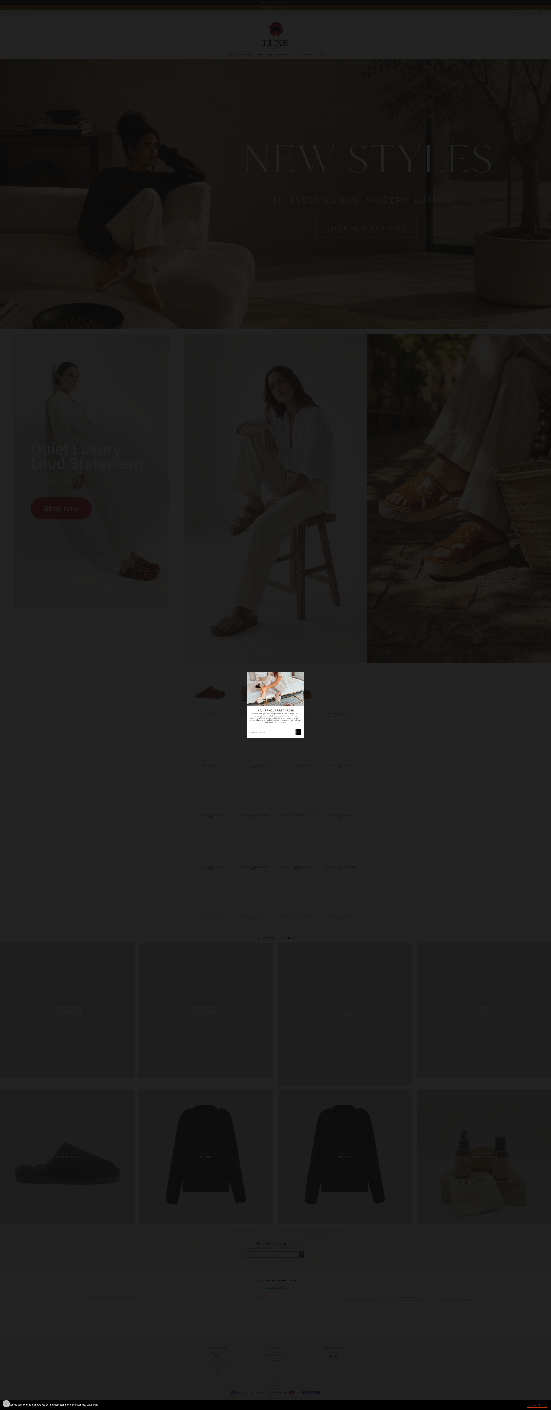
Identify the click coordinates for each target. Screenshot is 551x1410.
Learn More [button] (92, 1405)
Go (299, 732)
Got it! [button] (537, 1405)
